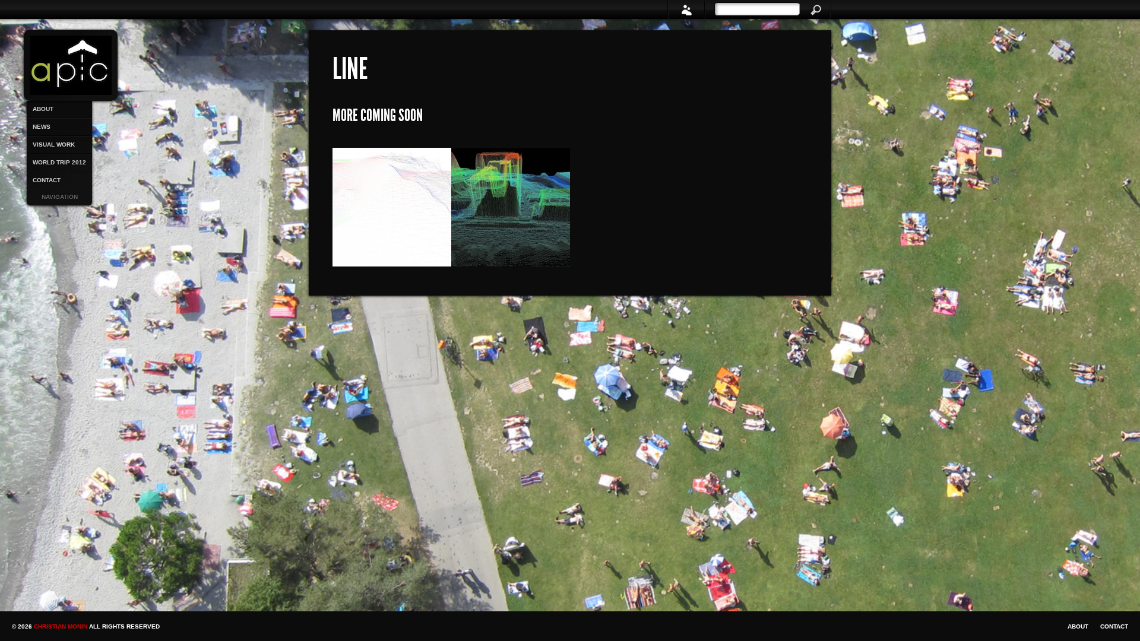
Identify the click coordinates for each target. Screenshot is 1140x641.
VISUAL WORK (54, 144)
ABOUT (43, 109)
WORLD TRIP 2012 (59, 162)
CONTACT (47, 180)
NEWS (41, 126)
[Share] (686, 10)
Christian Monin (61, 626)
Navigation (60, 196)
